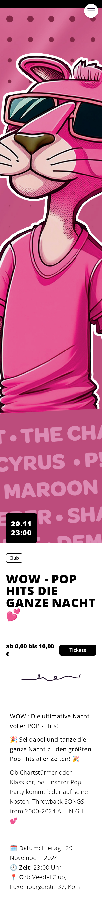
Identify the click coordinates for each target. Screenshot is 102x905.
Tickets (77, 650)
